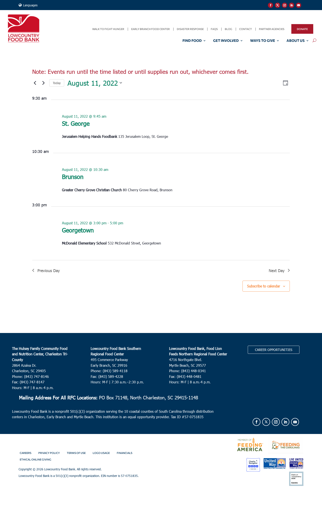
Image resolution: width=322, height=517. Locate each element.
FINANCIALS (124, 452)
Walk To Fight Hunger (108, 28)
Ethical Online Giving (35, 459)
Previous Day (48, 270)
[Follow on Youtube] (298, 5)
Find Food (192, 40)
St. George (76, 123)
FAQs (214, 28)
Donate (302, 28)
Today (57, 83)
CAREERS (25, 452)
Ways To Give (262, 40)
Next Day (277, 270)
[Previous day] (34, 82)
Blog (228, 28)
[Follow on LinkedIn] (291, 5)
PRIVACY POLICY (49, 452)
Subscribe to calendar (263, 286)
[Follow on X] (277, 5)
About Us (296, 40)
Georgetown (78, 230)
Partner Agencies (271, 28)
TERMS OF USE (76, 452)
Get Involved (226, 40)
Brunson (72, 176)
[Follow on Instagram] (284, 5)
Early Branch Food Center (150, 28)
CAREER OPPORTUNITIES (273, 349)
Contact (245, 28)
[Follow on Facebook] (270, 5)
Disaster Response (190, 28)
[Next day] (43, 82)
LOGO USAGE (101, 452)
